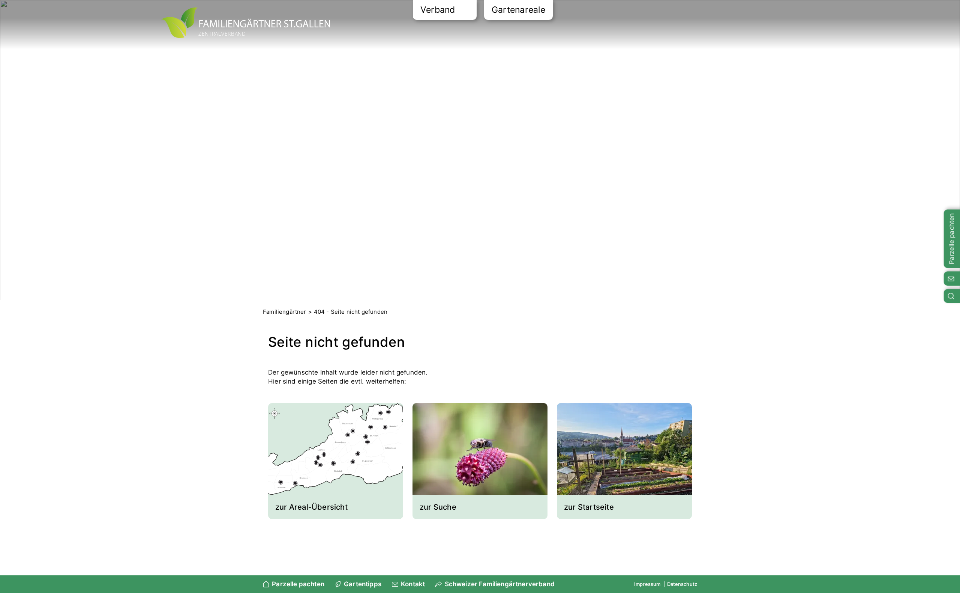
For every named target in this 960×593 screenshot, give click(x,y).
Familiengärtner (284, 311)
